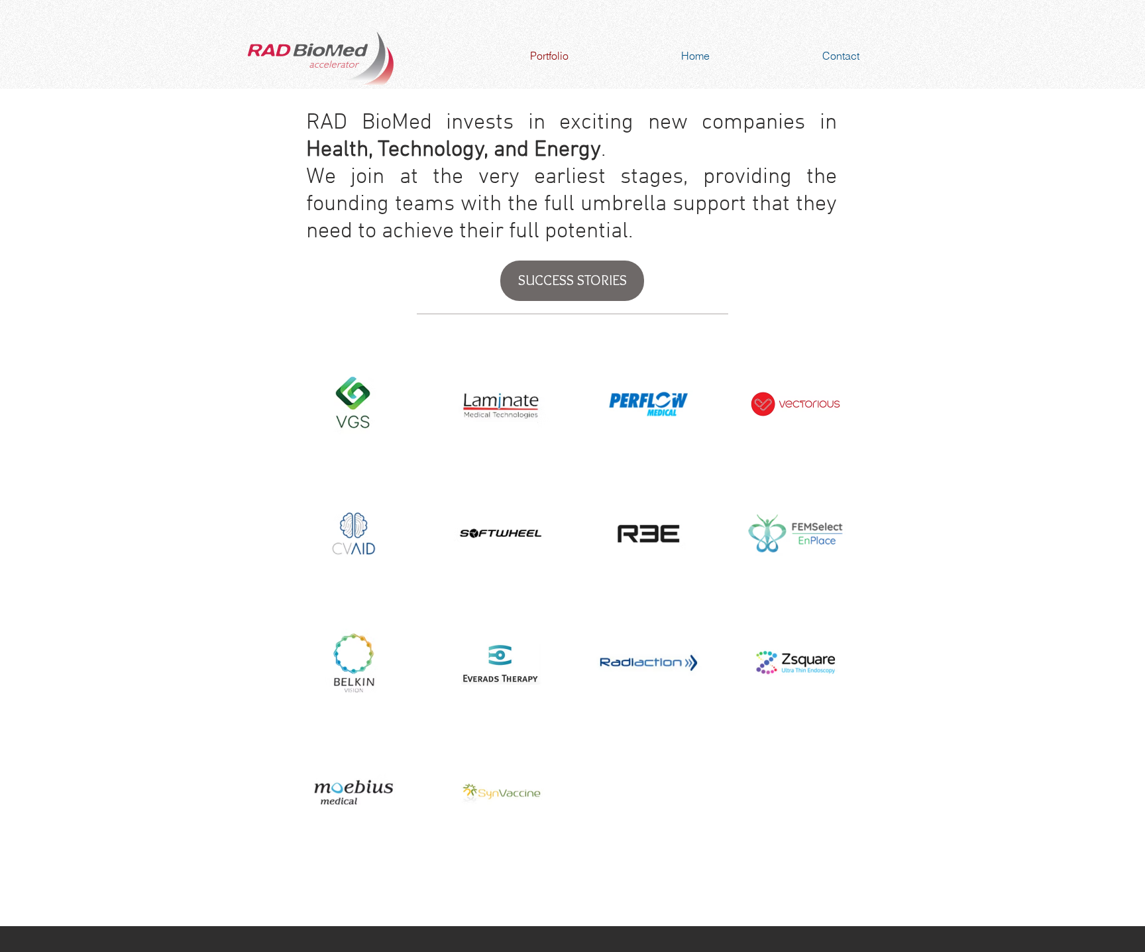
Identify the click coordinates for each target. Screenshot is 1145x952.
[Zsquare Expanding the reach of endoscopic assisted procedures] (796, 662)
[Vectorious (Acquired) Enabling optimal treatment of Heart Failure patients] (796, 404)
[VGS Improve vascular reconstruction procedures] (353, 404)
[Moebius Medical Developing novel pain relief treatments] (353, 792)
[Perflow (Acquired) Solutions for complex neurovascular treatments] (648, 404)
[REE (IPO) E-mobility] (648, 533)
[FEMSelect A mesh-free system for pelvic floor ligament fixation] (796, 533)
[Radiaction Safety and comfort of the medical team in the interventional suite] (648, 662)
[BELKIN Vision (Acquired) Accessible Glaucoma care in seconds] (353, 662)
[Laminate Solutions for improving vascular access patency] (501, 404)
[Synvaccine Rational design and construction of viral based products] (501, 792)
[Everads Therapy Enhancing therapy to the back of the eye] (501, 662)
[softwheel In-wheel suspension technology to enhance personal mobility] (501, 533)
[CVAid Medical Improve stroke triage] (353, 533)
